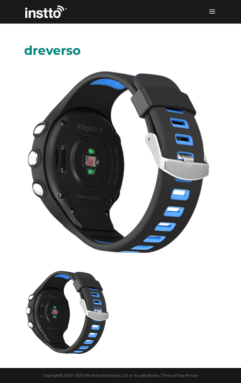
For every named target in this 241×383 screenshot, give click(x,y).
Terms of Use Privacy (180, 375)
